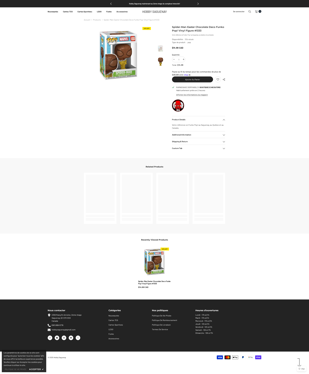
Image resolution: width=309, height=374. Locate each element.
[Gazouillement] (78, 338)
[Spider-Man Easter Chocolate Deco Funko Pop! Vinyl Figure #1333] (154, 262)
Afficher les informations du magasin (192, 94)
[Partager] (223, 79)
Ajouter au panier (192, 79)
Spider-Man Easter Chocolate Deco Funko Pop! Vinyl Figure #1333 (154, 282)
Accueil (87, 20)
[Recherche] (249, 11)
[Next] (198, 4)
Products (97, 20)
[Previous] (111, 4)
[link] (218, 79)
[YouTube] (71, 338)
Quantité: (176, 55)
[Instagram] (57, 338)
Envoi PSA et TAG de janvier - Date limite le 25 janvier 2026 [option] (154, 4)
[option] (118, 55)
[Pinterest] (64, 338)
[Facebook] (50, 338)
